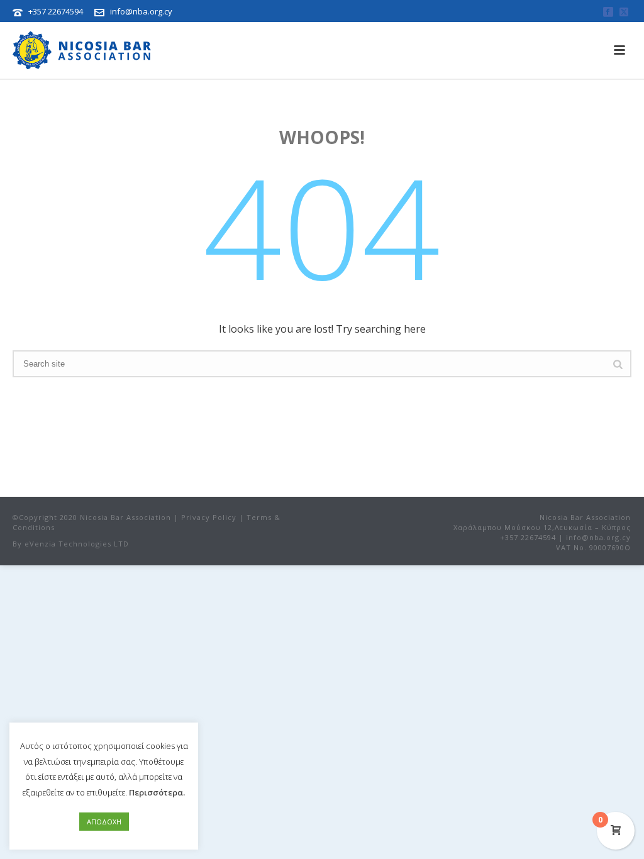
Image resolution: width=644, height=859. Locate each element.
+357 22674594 (55, 11)
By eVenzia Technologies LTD (71, 543)
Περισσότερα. (157, 792)
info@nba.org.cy (141, 11)
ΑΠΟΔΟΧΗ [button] (104, 821)
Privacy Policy (208, 517)
